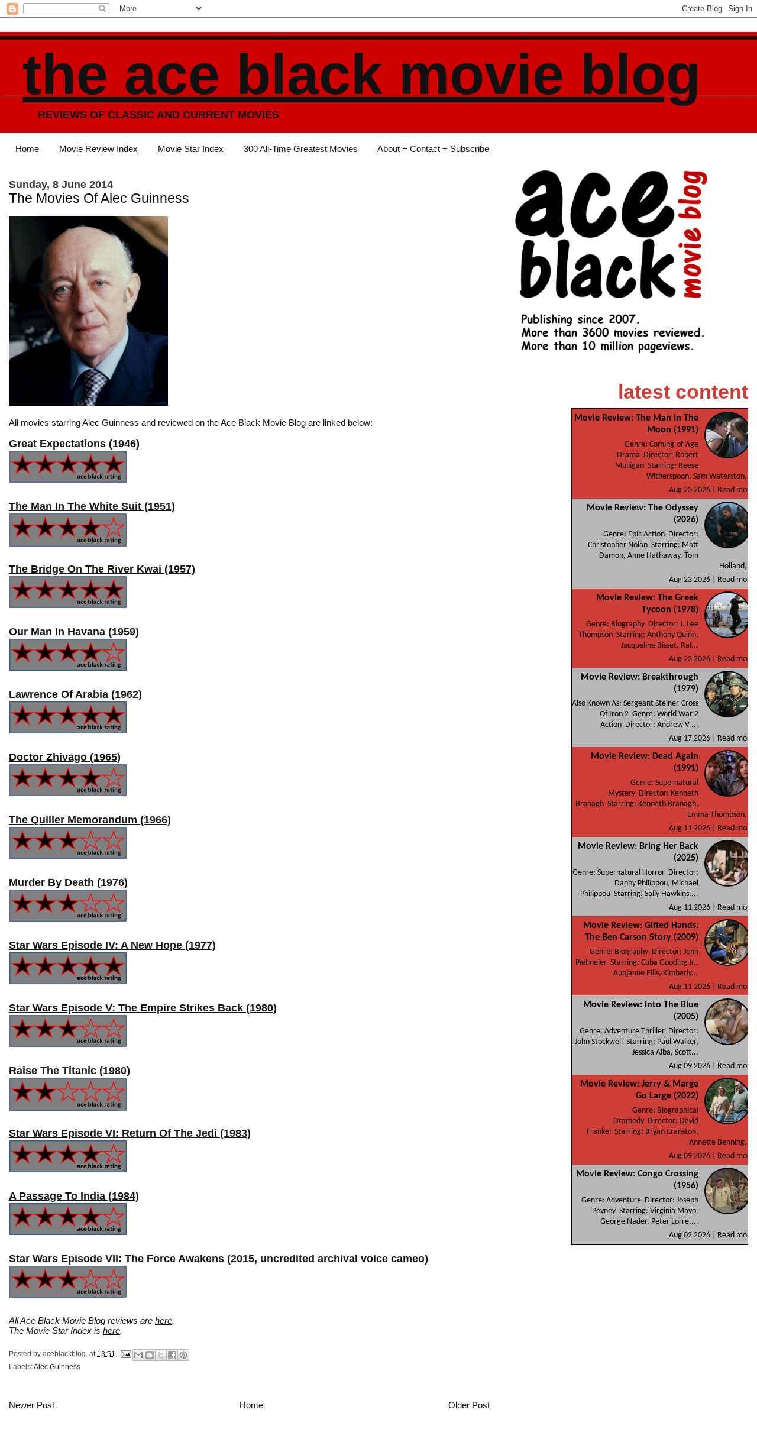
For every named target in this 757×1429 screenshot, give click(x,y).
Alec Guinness (57, 1367)
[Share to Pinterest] (183, 1355)
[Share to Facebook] (172, 1355)
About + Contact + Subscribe (433, 149)
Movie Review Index (98, 149)
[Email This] (138, 1355)
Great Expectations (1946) (74, 444)
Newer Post (31, 1405)
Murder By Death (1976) (68, 882)
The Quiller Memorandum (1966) (90, 820)
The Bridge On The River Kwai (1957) (102, 569)
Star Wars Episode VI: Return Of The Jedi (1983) (130, 1133)
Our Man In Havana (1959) (74, 632)
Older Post (469, 1405)
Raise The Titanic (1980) (69, 1070)
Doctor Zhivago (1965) (65, 757)
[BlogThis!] (150, 1355)
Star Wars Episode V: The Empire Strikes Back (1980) (143, 1008)
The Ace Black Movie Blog (361, 74)
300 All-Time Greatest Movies (301, 149)
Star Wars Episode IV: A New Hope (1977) (112, 945)
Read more (735, 490)
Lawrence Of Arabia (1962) (75, 694)
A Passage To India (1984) (74, 1196)
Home (27, 149)
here (163, 1320)
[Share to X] (161, 1355)
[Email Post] (125, 1353)
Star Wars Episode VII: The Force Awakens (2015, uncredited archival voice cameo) (218, 1259)
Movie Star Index (191, 149)
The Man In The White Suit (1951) (92, 506)
